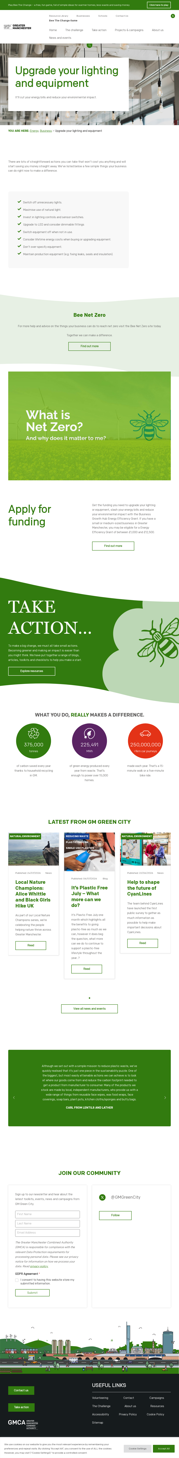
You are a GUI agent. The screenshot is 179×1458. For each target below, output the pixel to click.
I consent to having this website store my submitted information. (47, 1281)
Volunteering (100, 1398)
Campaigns (156, 1398)
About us (158, 30)
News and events (60, 38)
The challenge (74, 30)
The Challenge (101, 1406)
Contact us (21, 1390)
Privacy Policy (128, 1414)
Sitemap (97, 1422)
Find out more (90, 346)
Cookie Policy (155, 1414)
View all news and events (89, 1008)
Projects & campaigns (129, 30)
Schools (102, 15)
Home (53, 30)
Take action (99, 30)
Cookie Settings (137, 1448)
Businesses (83, 15)
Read (30, 945)
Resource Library (58, 15)
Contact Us (122, 15)
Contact (128, 1398)
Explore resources (31, 671)
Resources (157, 1406)
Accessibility (100, 1414)
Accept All (164, 1448)
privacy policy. (39, 1266)
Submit (32, 1293)
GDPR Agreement (27, 1274)
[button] (89, 45)
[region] (89, 1447)
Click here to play (158, 5)
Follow (115, 1215)
